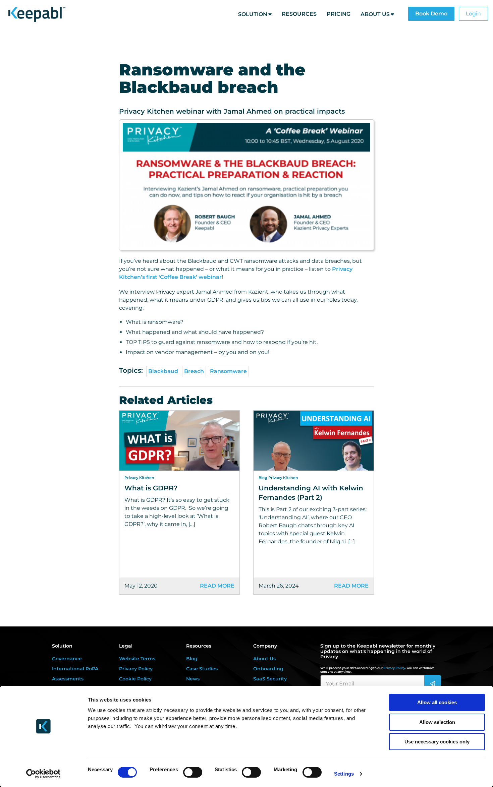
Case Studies (202, 669)
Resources (299, 14)
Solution (252, 14)
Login (473, 13)
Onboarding (268, 669)
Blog (192, 659)
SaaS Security (270, 679)
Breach (194, 371)
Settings (344, 774)
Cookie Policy (135, 679)
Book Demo (431, 13)
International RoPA (75, 669)
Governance (67, 659)
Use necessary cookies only (437, 741)
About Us (375, 14)
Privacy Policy (136, 669)
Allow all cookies (437, 702)
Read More (217, 586)
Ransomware (228, 371)
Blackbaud (163, 371)
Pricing (338, 14)
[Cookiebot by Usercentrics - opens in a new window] (43, 774)
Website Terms (137, 659)
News (193, 679)
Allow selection (437, 722)
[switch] (192, 772)
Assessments (68, 679)
